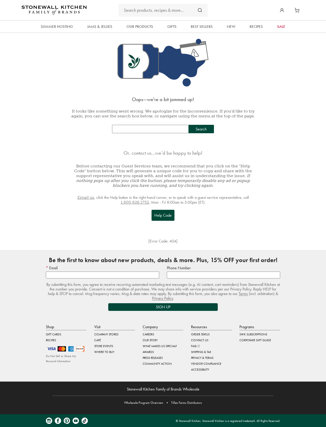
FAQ (194, 346)
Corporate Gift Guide (255, 340)
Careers (148, 334)
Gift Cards (53, 334)
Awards (148, 352)
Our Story (150, 340)
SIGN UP (163, 307)
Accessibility (200, 370)
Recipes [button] (256, 26)
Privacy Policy (162, 298)
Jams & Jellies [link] (99, 26)
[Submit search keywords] (199, 10)
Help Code (163, 215)
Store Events (103, 346)
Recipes (51, 340)
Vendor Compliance (206, 364)
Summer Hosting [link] (57, 26)
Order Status (200, 334)
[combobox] (163, 10)
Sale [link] (281, 26)
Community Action (157, 364)
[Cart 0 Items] (298, 10)
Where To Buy (104, 352)
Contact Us (199, 340)
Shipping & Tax (201, 352)
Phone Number (179, 267)
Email (53, 267)
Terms (243, 293)
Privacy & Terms (202, 358)
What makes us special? (160, 346)
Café (97, 340)
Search (201, 129)
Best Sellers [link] (202, 26)
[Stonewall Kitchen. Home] (54, 10)
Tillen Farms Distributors (186, 402)
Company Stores (106, 334)
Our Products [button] (140, 26)
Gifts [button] (171, 26)
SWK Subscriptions (253, 334)
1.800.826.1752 (135, 202)
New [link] (231, 26)
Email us (85, 197)
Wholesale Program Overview (143, 402)
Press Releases (153, 358)
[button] (282, 10)
